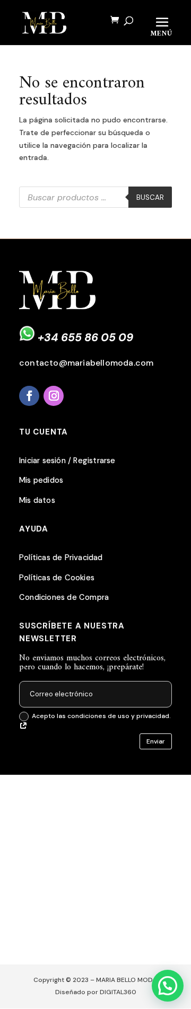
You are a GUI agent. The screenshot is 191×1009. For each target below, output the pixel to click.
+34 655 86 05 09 (85, 337)
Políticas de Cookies (56, 578)
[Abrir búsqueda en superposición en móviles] (95, 197)
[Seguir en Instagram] (54, 396)
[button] (168, 986)
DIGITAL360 (118, 992)
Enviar (155, 741)
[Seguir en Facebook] (29, 396)
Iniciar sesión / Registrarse (67, 461)
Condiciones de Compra (64, 597)
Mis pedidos (41, 480)
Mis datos (37, 500)
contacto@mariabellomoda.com (86, 362)
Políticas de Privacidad (61, 558)
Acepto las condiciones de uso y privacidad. (101, 716)
